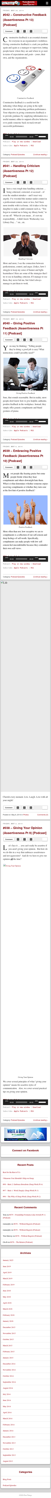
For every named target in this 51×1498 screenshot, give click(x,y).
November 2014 (9, 1369)
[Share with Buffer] (31, 31)
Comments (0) (42, 814)
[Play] (6, 136)
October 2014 (8, 1376)
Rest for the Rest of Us (11, 1172)
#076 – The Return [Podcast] (21, 1242)
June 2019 (7, 1266)
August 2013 (8, 1461)
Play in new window (21, 142)
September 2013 (9, 1455)
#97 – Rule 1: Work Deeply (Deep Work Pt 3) (21, 1190)
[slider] (43, 136)
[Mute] (36, 136)
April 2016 (7, 1302)
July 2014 (6, 1394)
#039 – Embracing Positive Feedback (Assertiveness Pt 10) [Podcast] (23, 456)
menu (47, 3)
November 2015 (9, 1333)
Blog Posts (7, 1479)
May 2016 (7, 1296)
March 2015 (7, 1345)
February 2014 (8, 1424)
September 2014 (9, 1382)
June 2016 (7, 1290)
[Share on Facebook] (18, 31)
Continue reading (40, 154)
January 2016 (8, 1321)
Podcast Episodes (18, 154)
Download (37, 142)
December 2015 (9, 1327)
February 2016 (8, 1315)
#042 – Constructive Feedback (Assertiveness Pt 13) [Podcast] (24, 19)
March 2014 (7, 1418)
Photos (26, 814)
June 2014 (7, 1400)
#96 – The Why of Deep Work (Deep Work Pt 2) (22, 1196)
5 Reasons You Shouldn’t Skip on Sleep (18, 1178)
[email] (44, 31)
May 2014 (7, 1406)
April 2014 (7, 1412)
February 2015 (8, 1351)
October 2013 (8, 1448)
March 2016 (7, 1308)
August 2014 (8, 1388)
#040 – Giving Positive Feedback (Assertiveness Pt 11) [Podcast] (23, 328)
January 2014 (8, 1430)
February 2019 (8, 1284)
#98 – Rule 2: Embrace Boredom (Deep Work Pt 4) (23, 1184)
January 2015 (8, 1357)
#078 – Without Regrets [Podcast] (27, 1223)
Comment (9, 31)
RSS (32, 146)
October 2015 (8, 1339)
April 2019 (7, 1272)
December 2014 (9, 1363)
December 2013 (9, 1436)
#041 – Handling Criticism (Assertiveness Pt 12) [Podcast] (21, 171)
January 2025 (8, 1260)
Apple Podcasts (21, 146)
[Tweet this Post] (24, 31)
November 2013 (9, 1442)
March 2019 (7, 1278)
